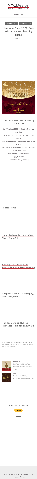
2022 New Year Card (19, 344)
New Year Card (11, 346)
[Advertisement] (18, 62)
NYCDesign (7, 342)
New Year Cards (25, 23)
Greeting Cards (11, 23)
